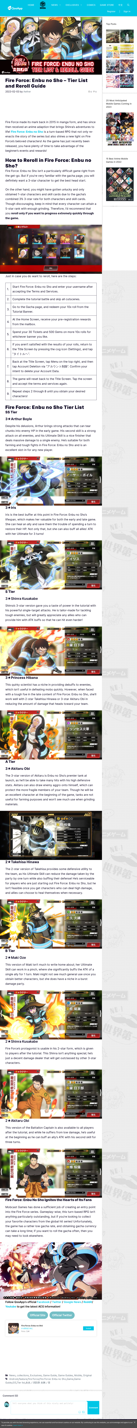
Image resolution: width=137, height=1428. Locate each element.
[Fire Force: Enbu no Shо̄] (50, 1328)
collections (23, 1375)
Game (70, 1379)
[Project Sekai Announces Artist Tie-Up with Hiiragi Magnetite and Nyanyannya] (113, 52)
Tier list (21, 1382)
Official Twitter (62, 1315)
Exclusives (72, 5)
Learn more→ (18, 1425)
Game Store (107, 5)
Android (13, 1379)
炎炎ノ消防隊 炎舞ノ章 (38, 1382)
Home (31, 5)
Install (88, 1328)
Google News (72, 1302)
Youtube (10, 1306)
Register (111, 11)
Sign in (126, 11)
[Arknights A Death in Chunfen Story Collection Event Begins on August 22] (113, 37)
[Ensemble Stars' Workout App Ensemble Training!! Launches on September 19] (127, 52)
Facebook (43, 1302)
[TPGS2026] (43, 5)
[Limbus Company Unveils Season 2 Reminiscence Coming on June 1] (127, 37)
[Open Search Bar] (128, 5)
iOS (14, 1382)
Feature (23, 1379)
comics (91, 5)
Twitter (56, 1302)
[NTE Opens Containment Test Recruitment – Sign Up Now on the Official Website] (127, 81)
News (54, 5)
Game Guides (65, 1375)
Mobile (78, 1375)
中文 (120, 5)
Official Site (37, 1315)
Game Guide (50, 1375)
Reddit (87, 1302)
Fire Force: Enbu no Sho (27, 131)
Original (87, 1375)
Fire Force (33, 1379)
